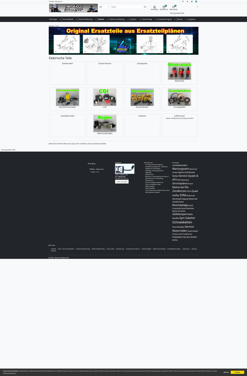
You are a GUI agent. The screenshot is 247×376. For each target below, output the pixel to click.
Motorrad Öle (180, 187)
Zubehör (133, 19)
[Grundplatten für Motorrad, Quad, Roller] (179, 97)
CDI (105, 107)
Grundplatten (180, 107)
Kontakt (51, 1)
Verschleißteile (68, 19)
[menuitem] (154, 10)
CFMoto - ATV (95, 172)
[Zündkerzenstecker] (142, 97)
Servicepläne (179, 183)
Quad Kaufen (192, 231)
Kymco (181, 172)
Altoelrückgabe (146, 249)
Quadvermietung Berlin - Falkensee (156, 167)
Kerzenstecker (142, 107)
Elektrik (101, 19)
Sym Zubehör (187, 218)
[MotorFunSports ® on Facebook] (183, 1)
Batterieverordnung (159, 249)
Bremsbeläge (180, 205)
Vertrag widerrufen (177, 13)
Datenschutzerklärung (83, 249)
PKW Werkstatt (183, 180)
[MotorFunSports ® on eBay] (188, 1)
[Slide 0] (116, 52)
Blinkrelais (179, 81)
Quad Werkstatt (187, 208)
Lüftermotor (179, 116)
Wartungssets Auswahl (152, 192)
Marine (180, 19)
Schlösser (190, 172)
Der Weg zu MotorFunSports (154, 165)
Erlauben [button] (237, 372)
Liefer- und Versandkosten (66, 249)
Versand (126, 179)
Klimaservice (149, 180)
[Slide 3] (127, 52)
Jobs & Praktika (150, 188)
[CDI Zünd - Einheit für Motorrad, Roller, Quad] (104, 97)
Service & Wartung (86, 19)
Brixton (190, 183)
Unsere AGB (110, 249)
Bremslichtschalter (67, 107)
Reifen (175, 176)
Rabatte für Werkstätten (152, 168)
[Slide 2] (123, 52)
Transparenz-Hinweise (133, 249)
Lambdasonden (67, 116)
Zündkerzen (179, 191)
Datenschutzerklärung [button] (9, 373)
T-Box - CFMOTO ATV (121, 175)
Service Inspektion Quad (153, 184)
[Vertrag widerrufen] (1, 153)
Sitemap (194, 249)
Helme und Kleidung (117, 19)
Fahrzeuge (53, 19)
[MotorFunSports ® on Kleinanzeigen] (192, 1)
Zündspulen (142, 63)
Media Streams (150, 186)
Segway (184, 199)
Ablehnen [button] (226, 372)
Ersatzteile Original (165, 19)
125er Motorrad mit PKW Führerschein (157, 190)
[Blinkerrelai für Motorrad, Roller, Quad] (179, 71)
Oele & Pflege (147, 19)
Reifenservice (149, 174)
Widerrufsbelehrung (98, 249)
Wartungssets (180, 168)
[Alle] (145, 7)
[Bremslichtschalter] (67, 97)
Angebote (191, 19)
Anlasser (142, 116)
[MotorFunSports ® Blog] (196, 1)
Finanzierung (120, 249)
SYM (183, 195)
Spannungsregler (105, 133)
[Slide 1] (120, 52)
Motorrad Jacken (179, 211)
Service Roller (190, 236)
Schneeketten (182, 222)
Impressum (58, 1)
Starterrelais (67, 63)
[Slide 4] (130, 52)
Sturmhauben (178, 227)
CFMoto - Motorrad (96, 169)
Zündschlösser (104, 63)
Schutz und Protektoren (182, 234)
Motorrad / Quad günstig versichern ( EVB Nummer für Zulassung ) (157, 177)
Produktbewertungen (174, 249)
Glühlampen (179, 214)
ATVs (189, 191)
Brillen (175, 240)
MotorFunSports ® (62, 258)
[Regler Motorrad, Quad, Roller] (104, 123)
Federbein (177, 236)
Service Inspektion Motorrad (154, 182)
